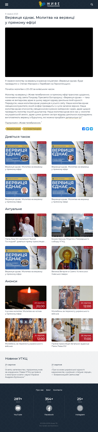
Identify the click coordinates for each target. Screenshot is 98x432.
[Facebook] (83, 128)
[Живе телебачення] (49, 4)
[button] (6, 4)
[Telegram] (91, 128)
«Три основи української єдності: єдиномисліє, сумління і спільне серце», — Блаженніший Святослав (71, 372)
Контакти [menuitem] (57, 390)
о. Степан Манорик (32, 129)
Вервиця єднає (13, 129)
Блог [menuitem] (48, 390)
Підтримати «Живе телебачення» (23, 123)
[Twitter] (87, 128)
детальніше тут (74, 117)
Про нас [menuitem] (40, 390)
